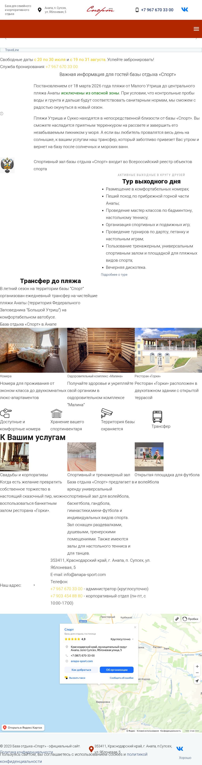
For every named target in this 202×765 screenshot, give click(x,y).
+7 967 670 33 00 (157, 10)
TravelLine (12, 50)
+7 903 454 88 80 (66, 596)
